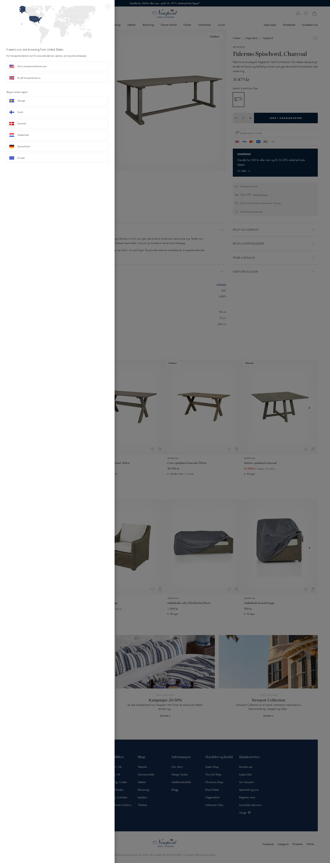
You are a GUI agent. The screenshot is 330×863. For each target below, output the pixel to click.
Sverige (21, 100)
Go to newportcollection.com (32, 66)
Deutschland (23, 146)
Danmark (22, 123)
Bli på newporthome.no (28, 78)
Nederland (23, 135)
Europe (21, 157)
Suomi (20, 112)
